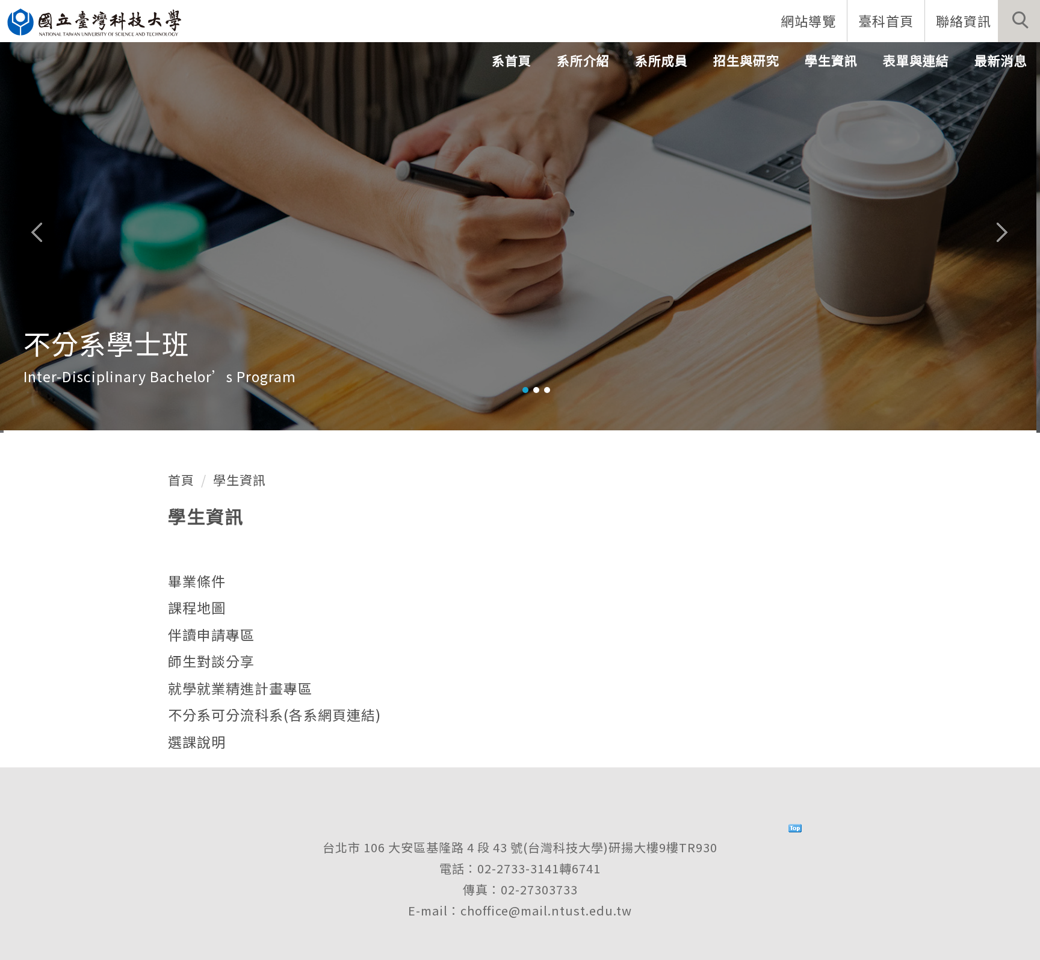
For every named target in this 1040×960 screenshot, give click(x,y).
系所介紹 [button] (583, 60)
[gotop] (795, 826)
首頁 (181, 480)
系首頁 (511, 60)
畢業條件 (197, 581)
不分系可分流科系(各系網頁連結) (274, 714)
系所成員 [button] (661, 60)
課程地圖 (197, 607)
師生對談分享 (211, 661)
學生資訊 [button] (831, 60)
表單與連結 (916, 60)
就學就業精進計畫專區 (240, 688)
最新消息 (1000, 60)
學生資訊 (239, 480)
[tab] (525, 390)
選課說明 (197, 741)
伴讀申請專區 (211, 634)
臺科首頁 (886, 20)
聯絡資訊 (963, 20)
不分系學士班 (544, 345)
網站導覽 (808, 20)
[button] (1019, 21)
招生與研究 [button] (746, 60)
